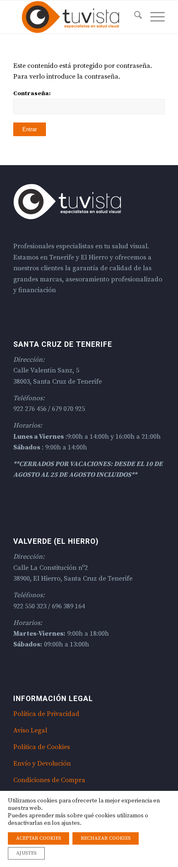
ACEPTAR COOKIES (38, 838)
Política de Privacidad (46, 714)
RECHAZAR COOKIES (105, 838)
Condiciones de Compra (49, 780)
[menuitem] (134, 17)
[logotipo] (73, 17)
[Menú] (153, 17)
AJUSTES (26, 853)
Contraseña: (32, 93)
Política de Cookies (41, 747)
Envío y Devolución (42, 763)
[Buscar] (134, 17)
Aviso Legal (30, 730)
